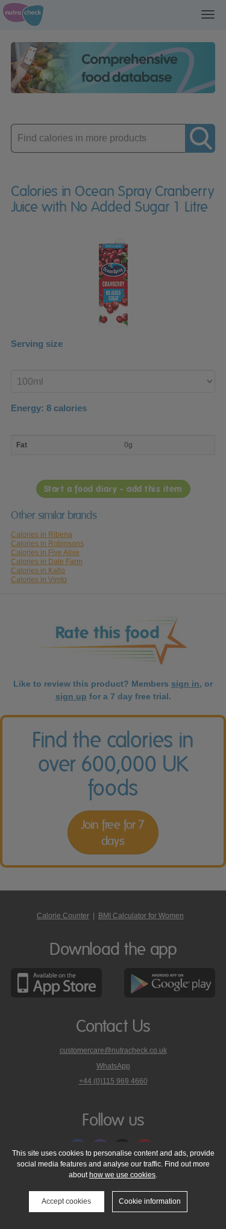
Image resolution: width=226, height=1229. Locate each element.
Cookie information (150, 1201)
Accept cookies (66, 1201)
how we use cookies (122, 1175)
